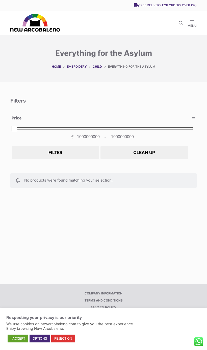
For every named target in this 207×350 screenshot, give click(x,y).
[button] (18, 338)
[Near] (181, 23)
